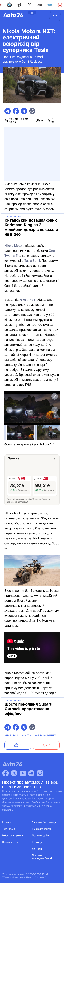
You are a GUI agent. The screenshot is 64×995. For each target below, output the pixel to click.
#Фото (26, 735)
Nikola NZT (28, 300)
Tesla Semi (32, 261)
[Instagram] (40, 773)
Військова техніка (12, 835)
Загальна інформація (44, 822)
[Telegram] (31, 773)
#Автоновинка (45, 735)
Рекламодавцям (41, 828)
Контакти (37, 848)
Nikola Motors (14, 246)
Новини (6, 822)
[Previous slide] (9, 410)
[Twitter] (14, 773)
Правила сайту (40, 835)
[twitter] (24, 111)
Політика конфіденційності (42, 857)
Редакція (37, 842)
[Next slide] (54, 410)
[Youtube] (23, 773)
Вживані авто (10, 842)
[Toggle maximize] (54, 396)
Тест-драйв (9, 828)
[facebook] (16, 111)
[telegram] (7, 111)
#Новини (11, 735)
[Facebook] (5, 773)
